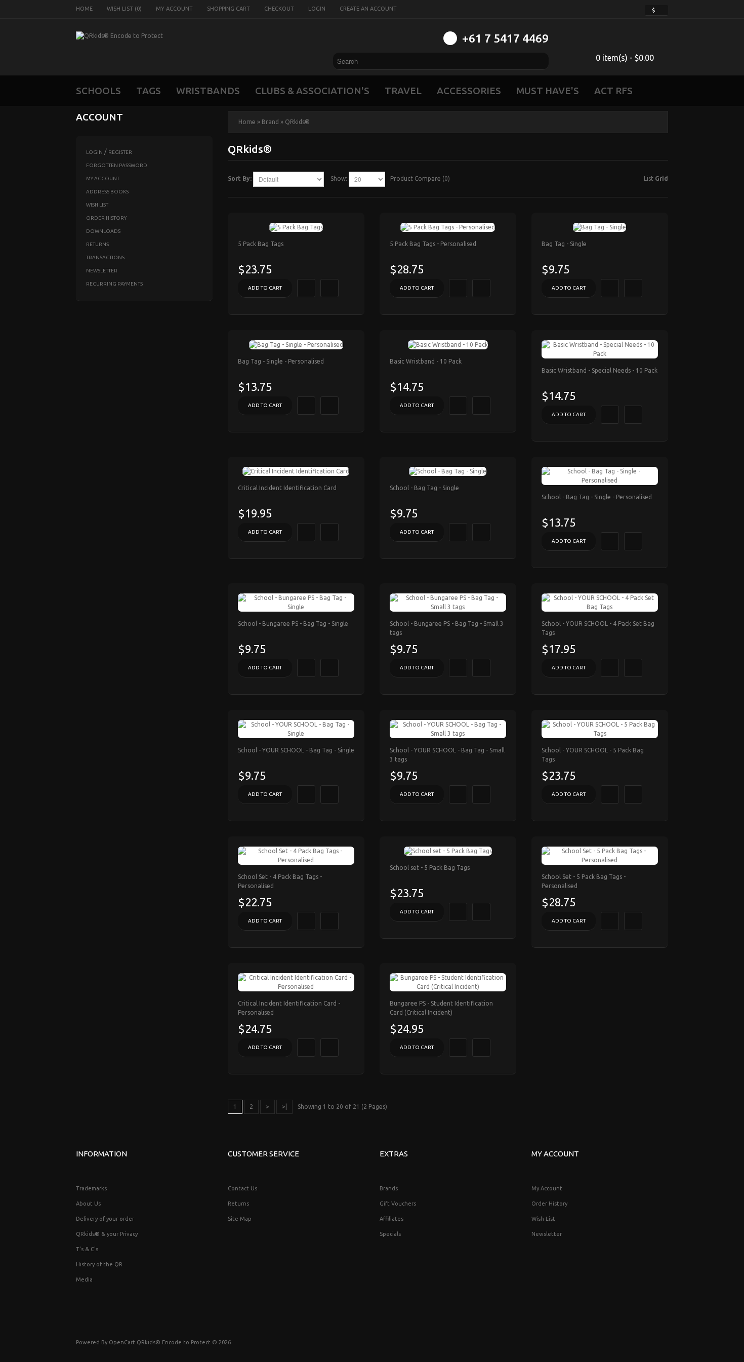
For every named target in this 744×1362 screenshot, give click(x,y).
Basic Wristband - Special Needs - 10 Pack (599, 370)
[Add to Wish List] (306, 288)
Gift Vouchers (398, 1203)
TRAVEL (403, 90)
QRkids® (297, 121)
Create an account (368, 9)
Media (84, 1279)
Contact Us (242, 1188)
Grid (661, 178)
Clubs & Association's (312, 90)
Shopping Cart (228, 9)
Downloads (103, 231)
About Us (88, 1203)
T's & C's (87, 1249)
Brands (389, 1188)
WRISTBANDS (208, 90)
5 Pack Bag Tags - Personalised (433, 244)
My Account (174, 9)
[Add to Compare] (329, 288)
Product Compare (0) (420, 178)
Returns (97, 244)
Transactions (105, 257)
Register (120, 152)
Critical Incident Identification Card (287, 488)
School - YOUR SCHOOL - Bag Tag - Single (296, 750)
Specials (390, 1234)
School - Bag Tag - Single (424, 488)
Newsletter (101, 270)
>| (284, 1106)
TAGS (148, 90)
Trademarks (91, 1188)
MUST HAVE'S (547, 90)
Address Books (107, 191)
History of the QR (99, 1264)
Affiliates (391, 1219)
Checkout (279, 9)
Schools (98, 90)
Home (84, 9)
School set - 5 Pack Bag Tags (430, 867)
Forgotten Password (116, 165)
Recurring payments (114, 284)
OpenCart (122, 1342)
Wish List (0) (124, 9)
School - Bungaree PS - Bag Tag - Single (293, 623)
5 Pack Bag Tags (260, 244)
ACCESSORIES (469, 90)
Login (316, 9)
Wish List (97, 205)
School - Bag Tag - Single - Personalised (597, 497)
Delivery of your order (105, 1219)
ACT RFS (613, 90)
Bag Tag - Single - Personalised (281, 361)
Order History (106, 218)
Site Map (240, 1219)
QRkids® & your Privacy (107, 1234)
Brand (270, 121)
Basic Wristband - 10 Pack (426, 361)
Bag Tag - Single (564, 244)
